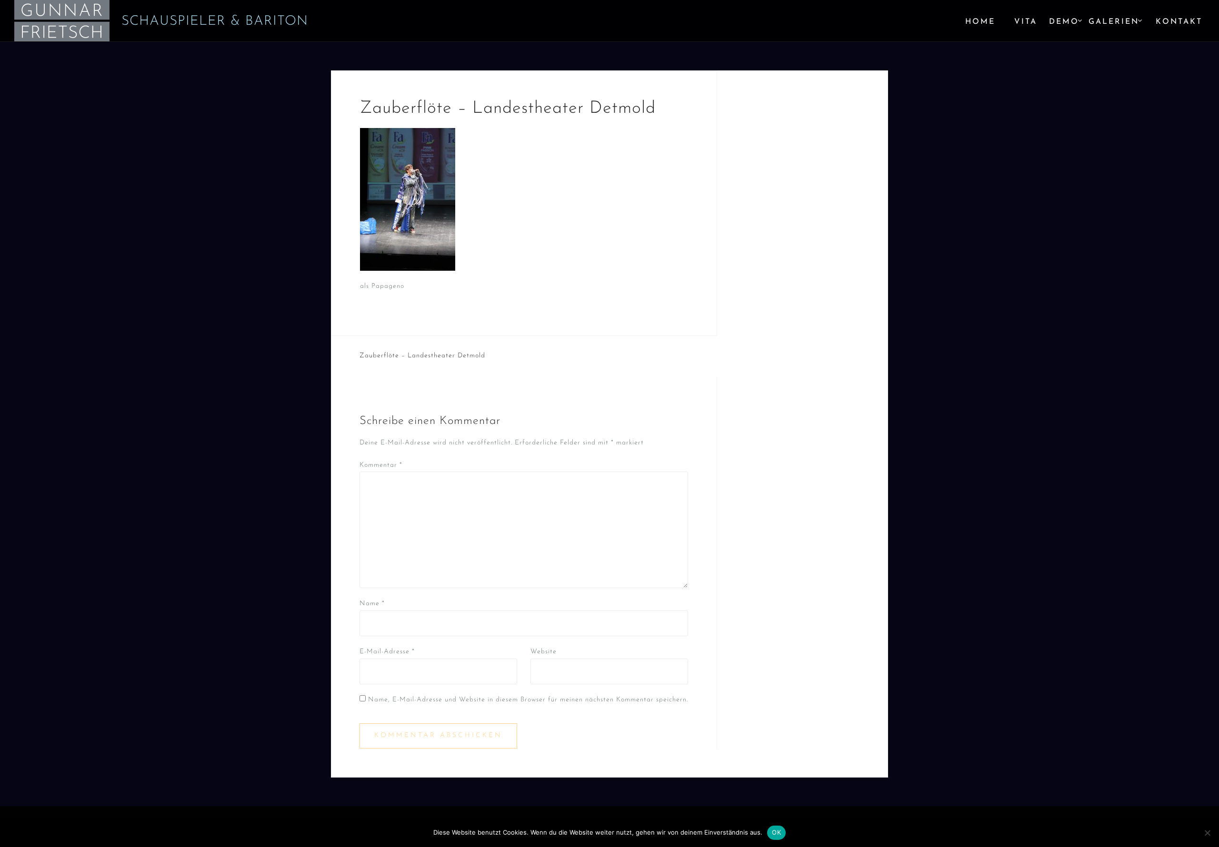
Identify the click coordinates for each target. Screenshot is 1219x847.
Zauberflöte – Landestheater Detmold (422, 355)
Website (543, 651)
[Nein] (1207, 832)
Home (980, 22)
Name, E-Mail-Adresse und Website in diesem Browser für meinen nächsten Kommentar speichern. (528, 699)
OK (776, 832)
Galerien (1114, 22)
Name (372, 603)
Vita (1025, 22)
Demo (1064, 22)
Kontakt (1179, 22)
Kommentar (381, 465)
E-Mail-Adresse (387, 651)
